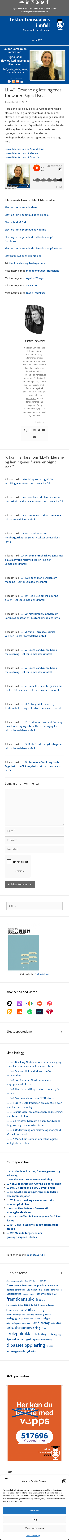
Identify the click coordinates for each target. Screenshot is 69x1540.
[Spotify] (31, 1011)
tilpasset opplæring (25, 1345)
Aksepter (34, 1510)
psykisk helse (27, 1318)
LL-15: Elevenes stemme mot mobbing (29, 1179)
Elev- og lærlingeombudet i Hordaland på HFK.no (33, 248)
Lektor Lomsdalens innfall (30, 22)
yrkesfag (32, 1352)
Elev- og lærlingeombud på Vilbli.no (25, 229)
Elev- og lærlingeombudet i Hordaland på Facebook (29, 239)
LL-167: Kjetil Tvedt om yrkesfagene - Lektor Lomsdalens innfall (34, 746)
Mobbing (39, 1314)
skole (44, 1328)
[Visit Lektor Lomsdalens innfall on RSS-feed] (37, 3)
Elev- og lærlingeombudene (21, 207)
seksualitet (56, 1323)
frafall (54, 1294)
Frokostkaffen (33, 395)
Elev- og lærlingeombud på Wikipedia (27, 215)
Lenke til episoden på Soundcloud (24, 149)
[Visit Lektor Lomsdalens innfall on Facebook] (47, 3)
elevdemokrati (28, 1294)
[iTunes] (51, 1003)
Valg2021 (50, 1346)
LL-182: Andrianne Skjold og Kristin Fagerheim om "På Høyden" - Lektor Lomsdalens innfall (32, 766)
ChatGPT (28, 1281)
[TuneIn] (41, 1011)
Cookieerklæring (33, 1535)
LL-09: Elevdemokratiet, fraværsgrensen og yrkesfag (33, 1173)
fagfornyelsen (43, 1294)
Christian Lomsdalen (29, 8)
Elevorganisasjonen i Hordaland (23, 256)
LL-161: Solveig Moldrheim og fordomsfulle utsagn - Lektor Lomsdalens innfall (33, 706)
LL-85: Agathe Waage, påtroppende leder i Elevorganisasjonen (32, 1194)
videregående (16, 1351)
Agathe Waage (35, 278)
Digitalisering (34, 1290)
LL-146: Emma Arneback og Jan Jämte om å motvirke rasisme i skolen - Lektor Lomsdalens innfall (34, 559)
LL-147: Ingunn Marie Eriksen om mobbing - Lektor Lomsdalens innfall (31, 580)
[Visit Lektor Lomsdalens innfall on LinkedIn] (27, 3)
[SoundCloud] (21, 1011)
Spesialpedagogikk (19, 1339)
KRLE (34, 1305)
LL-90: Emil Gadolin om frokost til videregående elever (27, 1210)
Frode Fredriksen (36, 293)
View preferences (34, 1528)
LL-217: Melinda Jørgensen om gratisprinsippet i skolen (24, 1235)
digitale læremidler (15, 1290)
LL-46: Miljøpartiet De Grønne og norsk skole (33, 1184)
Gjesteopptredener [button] (19, 1032)
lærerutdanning (32, 1310)
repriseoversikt (36, 1255)
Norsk (48, 1314)
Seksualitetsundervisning (23, 1327)
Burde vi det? (39, 378)
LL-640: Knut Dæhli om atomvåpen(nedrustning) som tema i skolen (34, 1114)
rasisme (38, 1318)
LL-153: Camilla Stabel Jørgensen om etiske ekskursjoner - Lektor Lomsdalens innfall (33, 688)
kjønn (27, 1305)
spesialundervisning (42, 1340)
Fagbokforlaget (42, 974)
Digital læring (13, 1294)
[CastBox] (41, 1003)
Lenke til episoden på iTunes (21, 153)
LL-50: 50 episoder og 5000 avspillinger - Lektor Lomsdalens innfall (29, 481)
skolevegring (54, 1334)
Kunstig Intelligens (46, 1305)
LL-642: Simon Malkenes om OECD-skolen (30, 1098)
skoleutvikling (38, 1334)
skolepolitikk (18, 1333)
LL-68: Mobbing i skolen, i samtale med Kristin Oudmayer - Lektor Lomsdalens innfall (34, 499)
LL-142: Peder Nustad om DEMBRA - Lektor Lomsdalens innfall (33, 517)
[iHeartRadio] (51, 1011)
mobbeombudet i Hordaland (42, 270)
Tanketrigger (39, 391)
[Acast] (11, 1003)
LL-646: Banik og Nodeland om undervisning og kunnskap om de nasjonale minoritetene (34, 1064)
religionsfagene (13, 1323)
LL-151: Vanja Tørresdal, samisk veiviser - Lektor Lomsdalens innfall (30, 634)
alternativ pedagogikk (14, 1281)
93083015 (51, 8)
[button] (64, 1481)
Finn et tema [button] (16, 1273)
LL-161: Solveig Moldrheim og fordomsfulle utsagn (32, 1227)
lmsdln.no (39, 422)
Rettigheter (26, 1323)
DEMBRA (43, 1281)
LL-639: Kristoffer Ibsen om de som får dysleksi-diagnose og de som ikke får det (33, 1123)
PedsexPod (31, 398)
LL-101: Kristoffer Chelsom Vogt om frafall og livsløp (33, 1218)
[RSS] (11, 1011)
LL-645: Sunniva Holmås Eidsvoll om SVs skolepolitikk (29, 1073)
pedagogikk (13, 1319)
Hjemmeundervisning (14, 1305)
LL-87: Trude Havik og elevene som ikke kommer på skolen (30, 1202)
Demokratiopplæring (34, 1286)
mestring (30, 1314)
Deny (34, 1519)
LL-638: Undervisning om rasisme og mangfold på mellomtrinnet (33, 1132)
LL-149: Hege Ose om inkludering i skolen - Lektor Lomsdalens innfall (32, 598)
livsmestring (12, 1310)
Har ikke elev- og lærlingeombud (28, 263)
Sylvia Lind (32, 285)
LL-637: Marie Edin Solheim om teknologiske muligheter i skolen (32, 1141)
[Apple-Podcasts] (21, 1003)
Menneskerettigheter (15, 1314)
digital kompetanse (53, 1290)
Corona (36, 1281)
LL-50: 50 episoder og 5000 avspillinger (30, 1188)
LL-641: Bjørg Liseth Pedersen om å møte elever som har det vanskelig (34, 1105)
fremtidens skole (22, 1299)
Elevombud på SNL (15, 222)
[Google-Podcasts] (31, 1003)
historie (42, 1300)
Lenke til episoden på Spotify (22, 157)
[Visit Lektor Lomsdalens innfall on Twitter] (43, 3)
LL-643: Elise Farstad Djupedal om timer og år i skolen (33, 1091)
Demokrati (13, 1285)
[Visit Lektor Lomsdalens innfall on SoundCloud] (21, 3)
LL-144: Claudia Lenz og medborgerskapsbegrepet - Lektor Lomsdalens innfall (32, 537)
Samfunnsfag (41, 1323)
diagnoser (52, 1285)
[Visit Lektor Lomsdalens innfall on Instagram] (32, 3)
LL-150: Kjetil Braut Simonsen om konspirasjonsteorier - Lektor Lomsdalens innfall (33, 616)
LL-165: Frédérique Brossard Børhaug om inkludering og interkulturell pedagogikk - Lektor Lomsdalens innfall (34, 726)
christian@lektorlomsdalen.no (34, 12)
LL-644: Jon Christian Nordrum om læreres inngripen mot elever (30, 1082)
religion (47, 1318)
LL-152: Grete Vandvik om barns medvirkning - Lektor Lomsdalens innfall (31, 652)
